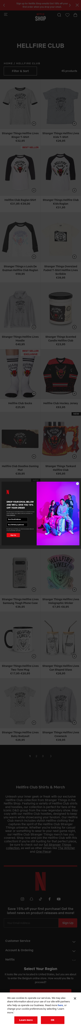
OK (52, 1019)
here (60, 1005)
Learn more (25, 1019)
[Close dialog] (77, 483)
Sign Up (13, 535)
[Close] (75, 998)
